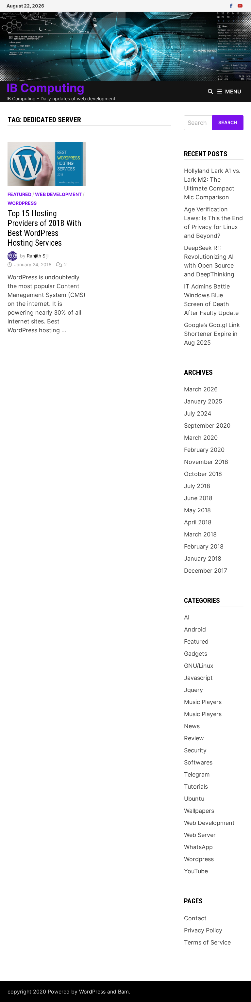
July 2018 (197, 486)
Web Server (200, 834)
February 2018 (204, 546)
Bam (123, 991)
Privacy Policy (203, 930)
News (192, 726)
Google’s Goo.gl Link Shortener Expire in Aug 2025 (212, 333)
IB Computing (45, 88)
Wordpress (22, 203)
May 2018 (197, 510)
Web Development (58, 194)
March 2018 (200, 534)
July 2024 (197, 413)
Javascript (198, 677)
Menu (233, 91)
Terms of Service (207, 942)
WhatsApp (198, 847)
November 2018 (206, 461)
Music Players (203, 701)
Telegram (197, 774)
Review (194, 738)
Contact (195, 918)
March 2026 (201, 389)
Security (195, 750)
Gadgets (195, 653)
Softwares (198, 762)
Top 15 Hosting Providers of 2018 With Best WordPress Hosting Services (44, 228)
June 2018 (198, 498)
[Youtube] (240, 5)
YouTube (196, 871)
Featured (19, 194)
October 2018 (203, 473)
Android (195, 629)
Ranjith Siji (37, 255)
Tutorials (196, 786)
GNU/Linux (198, 665)
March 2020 (201, 437)
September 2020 (207, 425)
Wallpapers (199, 810)
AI (187, 617)
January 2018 (202, 558)
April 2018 (197, 522)
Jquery (193, 689)
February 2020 (204, 449)
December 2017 (205, 570)
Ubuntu (194, 798)
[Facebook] (232, 5)
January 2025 (203, 401)
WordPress (92, 991)
